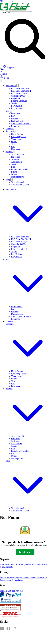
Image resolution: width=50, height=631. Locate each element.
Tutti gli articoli (17, 182)
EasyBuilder (16, 106)
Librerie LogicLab (19, 101)
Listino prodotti (24, 564)
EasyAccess (16, 108)
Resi (13, 146)
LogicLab (15, 98)
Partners (14, 118)
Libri (13, 167)
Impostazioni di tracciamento (12, 580)
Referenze (15, 126)
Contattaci (10, 128)
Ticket (14, 144)
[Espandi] (17, 85)
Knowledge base (18, 136)
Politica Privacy (7, 577)
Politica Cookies (21, 577)
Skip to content (6, 1)
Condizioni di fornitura (21, 123)
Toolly (14, 103)
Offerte (14, 174)
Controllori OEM (18, 96)
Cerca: (3, 12)
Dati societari (17, 121)
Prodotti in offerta (39, 564)
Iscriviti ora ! (25, 552)
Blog (8, 179)
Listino (14, 172)
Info (8, 111)
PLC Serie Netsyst (19, 93)
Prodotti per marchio (20, 169)
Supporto (10, 131)
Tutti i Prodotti (17, 154)
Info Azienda (16, 114)
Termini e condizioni (38, 577)
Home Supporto (18, 134)
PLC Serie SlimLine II (21, 91)
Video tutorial (17, 139)
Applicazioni (16, 162)
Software (15, 159)
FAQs (13, 116)
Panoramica (11, 85)
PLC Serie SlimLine (20, 88)
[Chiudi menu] (1, 80)
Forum (14, 141)
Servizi (14, 164)
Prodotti (9, 151)
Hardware (15, 157)
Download (15, 149)
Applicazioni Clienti (20, 184)
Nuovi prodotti (17, 177)
